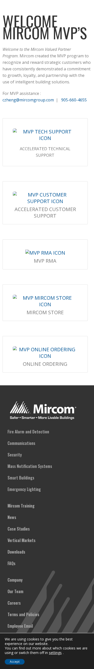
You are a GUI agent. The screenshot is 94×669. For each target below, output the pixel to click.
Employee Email (20, 626)
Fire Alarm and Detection (28, 432)
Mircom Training (21, 506)
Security (15, 455)
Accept (15, 661)
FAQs (12, 563)
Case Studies (19, 529)
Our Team (15, 591)
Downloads (16, 552)
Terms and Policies (23, 614)
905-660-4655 (74, 100)
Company (15, 580)
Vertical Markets (22, 540)
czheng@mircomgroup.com (28, 100)
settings (55, 652)
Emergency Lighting (24, 489)
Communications (21, 443)
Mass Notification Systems (30, 466)
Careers (14, 603)
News (12, 517)
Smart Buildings (21, 478)
